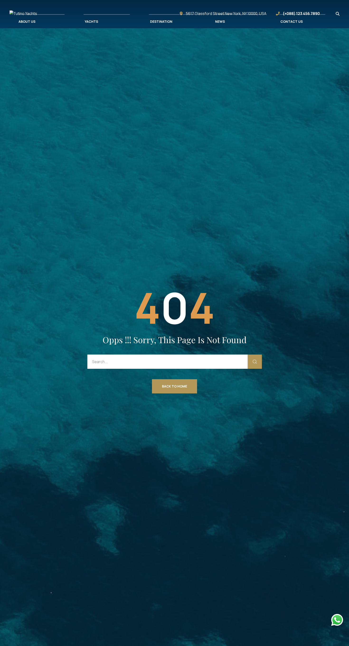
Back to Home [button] (174, 386)
